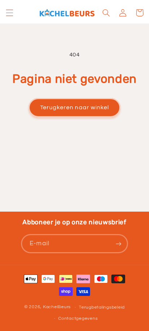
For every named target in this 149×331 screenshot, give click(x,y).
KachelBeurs (57, 307)
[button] (9, 12)
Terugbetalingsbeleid (102, 307)
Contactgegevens (78, 319)
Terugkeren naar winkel (74, 107)
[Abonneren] (118, 243)
